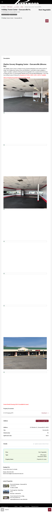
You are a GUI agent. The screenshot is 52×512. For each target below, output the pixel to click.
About (21, 506)
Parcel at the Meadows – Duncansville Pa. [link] (18, 484)
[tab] (47, 20)
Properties (27, 506)
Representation (34, 506)
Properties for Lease (5, 14)
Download (44, 413)
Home (16, 506)
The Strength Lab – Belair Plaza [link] (16, 490)
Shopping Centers (13, 14)
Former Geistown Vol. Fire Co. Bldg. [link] (17, 496)
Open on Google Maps (43, 420)
